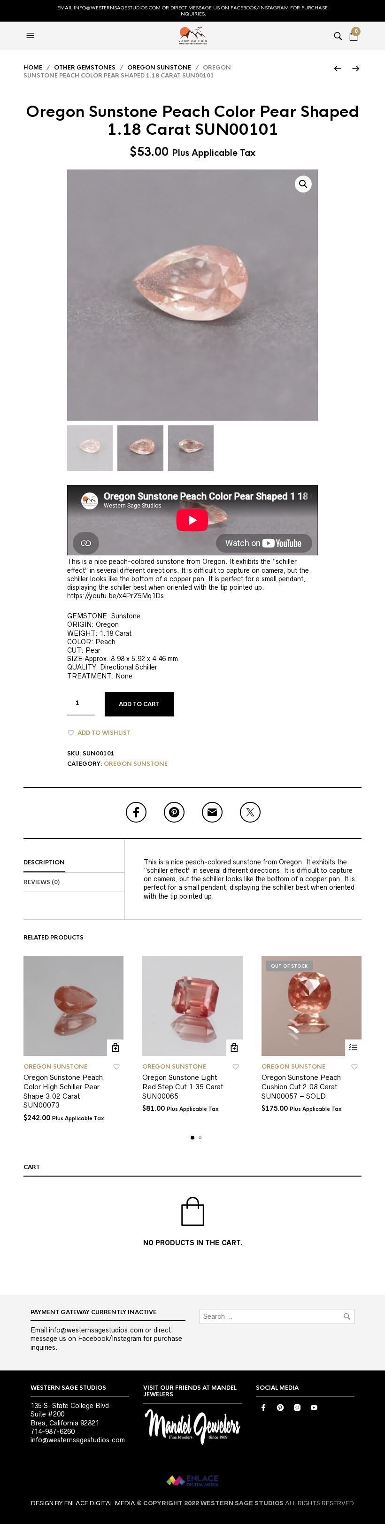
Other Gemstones (85, 67)
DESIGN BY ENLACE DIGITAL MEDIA (83, 1503)
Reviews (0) (41, 882)
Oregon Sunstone (159, 67)
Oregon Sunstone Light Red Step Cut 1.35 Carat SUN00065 (182, 1086)
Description (44, 862)
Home (32, 67)
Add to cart (139, 704)
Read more (353, 1047)
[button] (31, 36)
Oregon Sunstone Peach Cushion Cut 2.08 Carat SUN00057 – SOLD (301, 1086)
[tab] (73, 863)
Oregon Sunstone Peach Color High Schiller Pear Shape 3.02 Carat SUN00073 (63, 1091)
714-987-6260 (53, 1431)
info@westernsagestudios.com (78, 1440)
